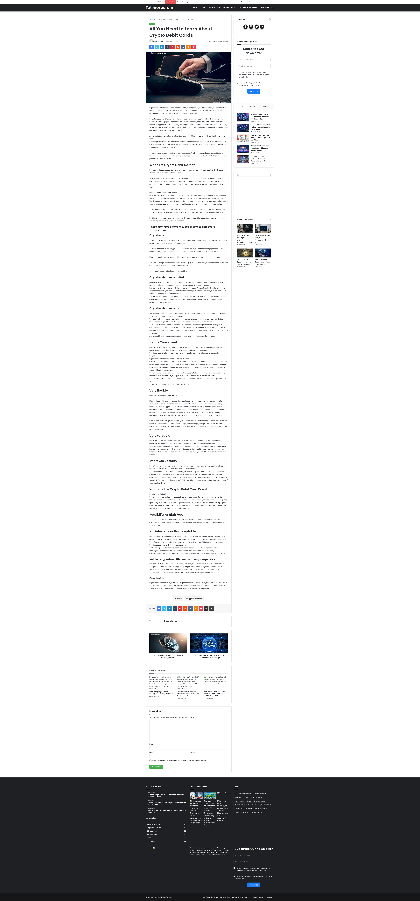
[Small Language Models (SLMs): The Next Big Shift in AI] (161, 683)
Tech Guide (264, 8)
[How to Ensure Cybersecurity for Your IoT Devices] (245, 253)
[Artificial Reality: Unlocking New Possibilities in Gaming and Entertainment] (196, 805)
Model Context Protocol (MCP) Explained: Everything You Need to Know (188, 694)
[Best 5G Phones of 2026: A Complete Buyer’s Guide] (223, 795)
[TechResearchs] (159, 7)
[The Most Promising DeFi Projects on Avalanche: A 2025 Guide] (243, 128)
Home (195, 8)
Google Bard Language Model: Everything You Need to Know (260, 148)
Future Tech (248, 808)
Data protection (251, 805)
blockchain (238, 797)
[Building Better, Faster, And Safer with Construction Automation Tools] (196, 795)
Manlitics (269, 897)
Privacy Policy (254, 85)
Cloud (246, 797)
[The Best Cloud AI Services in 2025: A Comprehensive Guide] (243, 159)
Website (193, 752)
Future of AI (238, 808)
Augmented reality (260, 793)
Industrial (237, 812)
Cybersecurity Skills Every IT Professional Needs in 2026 (196, 2)
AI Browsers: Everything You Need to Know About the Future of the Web (215, 693)
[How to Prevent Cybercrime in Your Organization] (263, 253)
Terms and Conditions (263, 876)
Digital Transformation (265, 805)
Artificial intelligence (248, 8)
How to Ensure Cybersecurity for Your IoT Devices (244, 262)
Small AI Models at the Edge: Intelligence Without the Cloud (244, 238)
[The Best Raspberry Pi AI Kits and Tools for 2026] (223, 817)
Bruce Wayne (157, 41)
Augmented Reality (154, 828)
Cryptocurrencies (194, 598)
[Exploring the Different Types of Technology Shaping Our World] (210, 795)
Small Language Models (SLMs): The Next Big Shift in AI (161, 693)
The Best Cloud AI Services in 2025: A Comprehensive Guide (259, 158)
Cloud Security (239, 801)
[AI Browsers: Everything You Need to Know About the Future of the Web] (216, 682)
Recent (252, 106)
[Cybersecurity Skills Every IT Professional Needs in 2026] (263, 228)
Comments (266, 106)
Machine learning (256, 812)
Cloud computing (256, 797)
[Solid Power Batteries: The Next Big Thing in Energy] (210, 819)
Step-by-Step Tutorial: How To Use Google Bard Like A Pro (260, 137)
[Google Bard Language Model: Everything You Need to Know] (243, 149)
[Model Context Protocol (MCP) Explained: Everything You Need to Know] (189, 683)
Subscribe (254, 91)
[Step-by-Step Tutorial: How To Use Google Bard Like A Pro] (243, 138)
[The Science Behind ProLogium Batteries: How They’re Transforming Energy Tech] (196, 818)
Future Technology (261, 808)
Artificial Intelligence (245, 793)
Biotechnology (229, 8)
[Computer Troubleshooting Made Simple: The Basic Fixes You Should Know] (210, 805)
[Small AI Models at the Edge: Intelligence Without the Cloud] (245, 228)
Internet (245, 812)
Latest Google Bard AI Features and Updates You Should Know (260, 116)
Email (151, 752)
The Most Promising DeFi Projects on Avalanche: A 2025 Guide (260, 127)
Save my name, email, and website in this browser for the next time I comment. (178, 760)
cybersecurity (214, 8)
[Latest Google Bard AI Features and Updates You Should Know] (243, 117)
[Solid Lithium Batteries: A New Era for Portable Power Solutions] (223, 805)
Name (152, 744)
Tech (203, 8)
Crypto (179, 598)
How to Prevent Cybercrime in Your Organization (262, 262)
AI (235, 793)
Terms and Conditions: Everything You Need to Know (229, 897)
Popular (240, 106)
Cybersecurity (239, 805)
